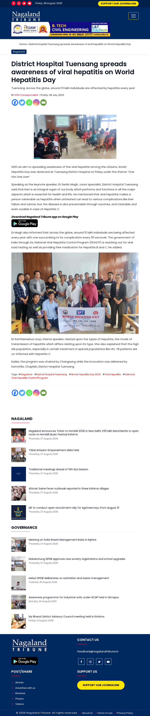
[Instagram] (19, 3)
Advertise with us (25, 688)
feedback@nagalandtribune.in (98, 651)
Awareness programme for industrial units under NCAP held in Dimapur (74, 597)
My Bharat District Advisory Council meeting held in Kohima (66, 616)
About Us (87, 713)
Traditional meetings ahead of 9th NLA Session (58, 469)
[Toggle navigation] (133, 16)
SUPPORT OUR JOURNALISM (118, 3)
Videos (19, 704)
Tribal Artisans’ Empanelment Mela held (54, 450)
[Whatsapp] (29, 102)
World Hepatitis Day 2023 (86, 374)
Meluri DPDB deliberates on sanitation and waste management (69, 578)
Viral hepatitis (113, 374)
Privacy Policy (125, 713)
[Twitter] (24, 3)
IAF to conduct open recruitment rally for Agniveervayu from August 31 (74, 508)
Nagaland (19, 51)
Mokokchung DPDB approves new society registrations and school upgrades (77, 559)
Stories (19, 682)
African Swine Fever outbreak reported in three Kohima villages (69, 488)
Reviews (20, 693)
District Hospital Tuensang (51, 374)
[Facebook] (13, 3)
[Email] (43, 102)
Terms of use (104, 713)
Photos (19, 698)
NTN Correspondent (26, 95)
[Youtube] (29, 3)
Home (23, 44)
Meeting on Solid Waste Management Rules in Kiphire (62, 540)
